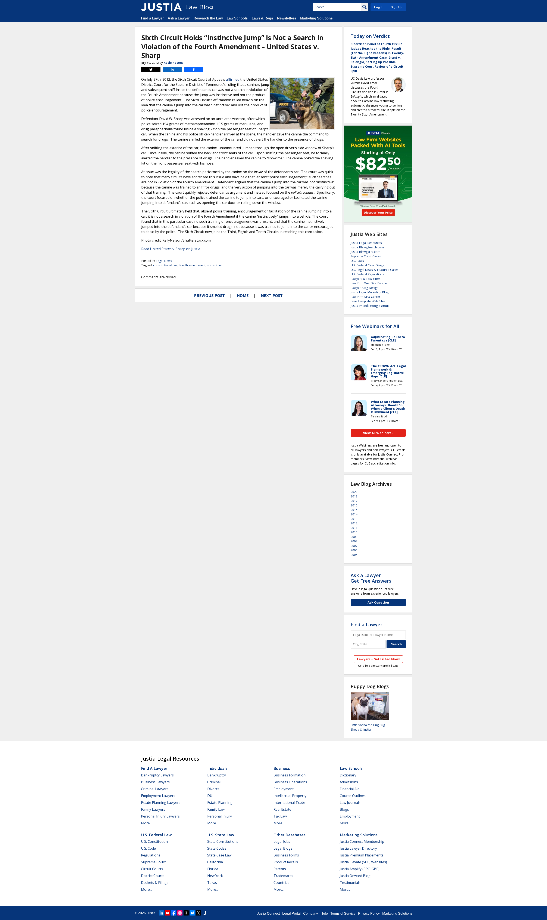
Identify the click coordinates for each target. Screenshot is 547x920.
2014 (354, 514)
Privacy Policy (369, 913)
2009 (354, 537)
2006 (354, 550)
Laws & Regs (262, 18)
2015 (354, 510)
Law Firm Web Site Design (369, 283)
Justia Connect (268, 913)
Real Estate (282, 809)
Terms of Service (343, 913)
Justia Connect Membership (362, 841)
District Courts (152, 875)
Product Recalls (286, 862)
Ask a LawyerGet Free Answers (371, 578)
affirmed (232, 79)
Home (243, 295)
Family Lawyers (153, 809)
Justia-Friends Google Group (370, 306)
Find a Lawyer (152, 18)
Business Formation (290, 775)
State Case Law (219, 855)
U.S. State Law (220, 834)
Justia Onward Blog (355, 875)
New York (215, 875)
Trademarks (283, 875)
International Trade (289, 802)
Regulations (150, 855)
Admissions (349, 782)
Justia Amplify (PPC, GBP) (359, 869)
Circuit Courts (152, 869)
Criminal (214, 782)
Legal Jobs (282, 841)
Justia (151, 913)
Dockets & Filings (154, 882)
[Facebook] (173, 913)
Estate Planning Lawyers (160, 802)
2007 (354, 546)
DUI (210, 795)
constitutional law (165, 265)
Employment (284, 788)
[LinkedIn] (161, 913)
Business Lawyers (155, 782)
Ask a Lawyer (179, 18)
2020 (354, 492)
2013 (354, 519)
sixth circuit (215, 265)
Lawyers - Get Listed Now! (378, 659)
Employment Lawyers (158, 795)
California (215, 862)
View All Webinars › (378, 433)
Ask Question (378, 602)
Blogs (344, 809)
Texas (212, 882)
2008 (354, 541)
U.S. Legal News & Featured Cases (374, 270)
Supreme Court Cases (366, 256)
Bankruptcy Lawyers (157, 775)
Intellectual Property (290, 795)
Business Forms (286, 855)
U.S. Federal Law (156, 834)
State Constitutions (222, 841)
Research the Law (208, 18)
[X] (198, 913)
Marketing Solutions (316, 18)
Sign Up (396, 7)
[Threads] (186, 913)
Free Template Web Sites (368, 301)
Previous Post (209, 295)
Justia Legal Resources (366, 243)
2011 (354, 528)
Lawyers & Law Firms (366, 279)
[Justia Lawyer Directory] (204, 913)
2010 (354, 532)
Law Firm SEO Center (365, 297)
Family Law (216, 809)
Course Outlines (353, 795)
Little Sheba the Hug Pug (368, 725)
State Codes (216, 848)
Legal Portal (291, 913)
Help (324, 913)
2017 (354, 501)
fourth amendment (192, 265)
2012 (354, 523)
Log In (379, 7)
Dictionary (348, 775)
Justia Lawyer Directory (358, 848)
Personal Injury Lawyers (160, 816)
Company (310, 913)
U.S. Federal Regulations (367, 274)
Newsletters (286, 18)
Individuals (217, 768)
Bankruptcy (216, 775)
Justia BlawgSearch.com (367, 247)
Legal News (164, 261)
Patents (280, 869)
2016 (354, 505)
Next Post (272, 295)
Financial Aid (349, 788)
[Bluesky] (192, 913)
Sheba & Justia (361, 729)
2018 (354, 496)
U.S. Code (148, 848)
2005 (354, 555)
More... (146, 823)
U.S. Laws (357, 261)
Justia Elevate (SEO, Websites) (363, 862)
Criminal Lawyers (154, 788)
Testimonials (350, 882)
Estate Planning (219, 802)
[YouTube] (167, 913)
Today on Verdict (370, 36)
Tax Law (280, 816)
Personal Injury (219, 816)
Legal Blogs (283, 848)
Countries (281, 882)
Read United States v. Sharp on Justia (170, 248)
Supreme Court (153, 862)
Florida (212, 869)
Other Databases (290, 834)
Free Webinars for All (375, 326)
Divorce (213, 788)
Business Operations (290, 782)
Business (282, 768)
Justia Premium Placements (361, 855)
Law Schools (237, 18)
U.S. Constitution (154, 841)
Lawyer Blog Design (364, 288)
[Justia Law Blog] (161, 7)
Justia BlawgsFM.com (365, 252)
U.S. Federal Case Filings (367, 265)
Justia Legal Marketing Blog (369, 292)
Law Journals (350, 802)
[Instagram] (179, 913)
